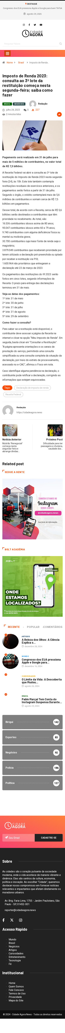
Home (10, 62)
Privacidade (15, 997)
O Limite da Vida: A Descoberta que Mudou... (42, 681)
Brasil (21, 62)
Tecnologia (15, 960)
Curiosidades (28, 676)
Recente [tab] (14, 627)
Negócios (19, 104)
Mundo (25, 656)
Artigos (26, 636)
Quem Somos (16, 986)
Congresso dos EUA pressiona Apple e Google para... (41, 661)
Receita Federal (13, 394)
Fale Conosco (16, 990)
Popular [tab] (33, 627)
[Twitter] (35, 25)
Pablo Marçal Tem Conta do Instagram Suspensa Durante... (42, 700)
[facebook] (29, 25)
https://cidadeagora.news (29, 412)
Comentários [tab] (52, 627)
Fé (10, 963)
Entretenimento (17, 956)
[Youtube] (41, 25)
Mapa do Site (16, 1000)
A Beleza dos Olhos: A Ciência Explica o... (40, 641)
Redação (42, 103)
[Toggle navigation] (7, 53)
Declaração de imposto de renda (32, 388)
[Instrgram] (24, 25)
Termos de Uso (17, 993)
